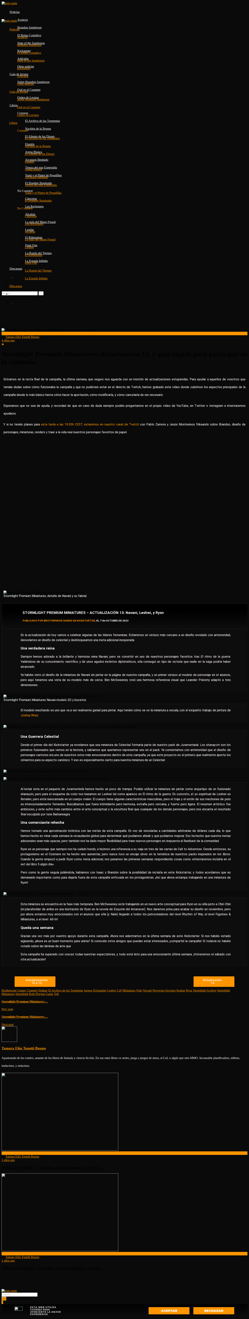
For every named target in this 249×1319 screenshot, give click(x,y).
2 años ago (8, 1160)
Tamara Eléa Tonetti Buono (22, 337)
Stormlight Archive (204, 990)
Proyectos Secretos (164, 990)
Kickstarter (8, 333)
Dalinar (42, 990)
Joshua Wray (29, 715)
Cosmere (32, 990)
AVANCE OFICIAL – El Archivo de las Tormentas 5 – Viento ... (52, 1168)
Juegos (88, 990)
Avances (7, 1153)
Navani (147, 990)
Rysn (189, 990)
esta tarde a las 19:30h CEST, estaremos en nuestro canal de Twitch (90, 424)
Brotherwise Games (14, 990)
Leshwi (111, 990)
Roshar (180, 990)
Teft (56, 994)
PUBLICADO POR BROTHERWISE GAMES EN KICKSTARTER (59, 620)
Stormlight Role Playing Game (34, 994)
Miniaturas (128, 990)
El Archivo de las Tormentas (65, 990)
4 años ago (8, 340)
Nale (139, 990)
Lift (119, 990)
